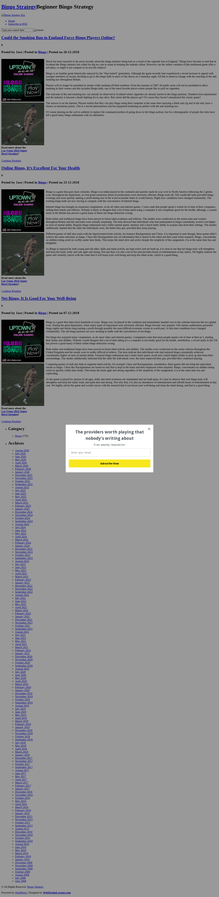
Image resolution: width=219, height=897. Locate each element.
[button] (110, 435)
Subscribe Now (109, 463)
